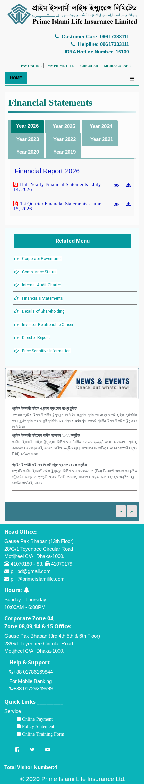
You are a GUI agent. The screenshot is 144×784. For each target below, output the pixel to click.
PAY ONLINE (31, 66)
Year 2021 (101, 139)
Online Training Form (42, 734)
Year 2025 (64, 126)
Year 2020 (27, 152)
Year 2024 (101, 126)
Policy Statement (37, 726)
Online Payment (37, 719)
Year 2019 (64, 152)
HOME (16, 78)
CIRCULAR (89, 66)
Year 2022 (64, 139)
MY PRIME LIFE (61, 66)
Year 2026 (27, 126)
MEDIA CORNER (117, 66)
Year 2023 (27, 139)
